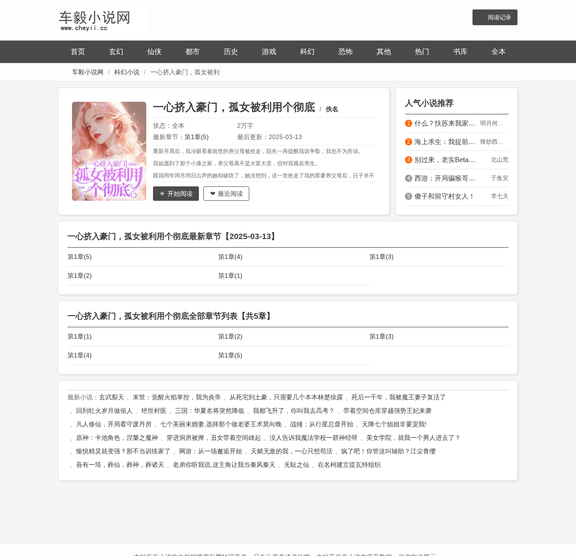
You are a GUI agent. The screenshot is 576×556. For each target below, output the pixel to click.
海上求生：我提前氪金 (447, 141)
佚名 (332, 109)
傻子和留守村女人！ (444, 196)
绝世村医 (153, 410)
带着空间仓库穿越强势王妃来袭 (387, 410)
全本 (498, 51)
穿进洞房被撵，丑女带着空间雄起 (213, 437)
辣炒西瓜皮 (494, 141)
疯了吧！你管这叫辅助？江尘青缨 (388, 451)
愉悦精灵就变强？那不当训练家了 (123, 451)
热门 (422, 51)
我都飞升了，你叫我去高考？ (294, 410)
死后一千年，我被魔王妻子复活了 (398, 397)
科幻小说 (127, 72)
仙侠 (154, 51)
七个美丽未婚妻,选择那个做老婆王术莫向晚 (221, 424)
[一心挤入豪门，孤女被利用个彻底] (112, 151)
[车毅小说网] (103, 19)
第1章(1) (230, 275)
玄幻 (116, 51)
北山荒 (499, 159)
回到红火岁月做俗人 (104, 410)
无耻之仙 (296, 464)
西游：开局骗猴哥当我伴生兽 (447, 178)
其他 (384, 51)
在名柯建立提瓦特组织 (349, 464)
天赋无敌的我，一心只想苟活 (292, 451)
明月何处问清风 (494, 123)
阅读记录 (499, 17)
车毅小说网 (88, 72)
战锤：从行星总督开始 (321, 424)
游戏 (269, 51)
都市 (192, 51)
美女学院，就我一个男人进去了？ (413, 437)
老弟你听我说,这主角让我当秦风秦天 (224, 464)
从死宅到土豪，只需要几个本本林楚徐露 (286, 397)
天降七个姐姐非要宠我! (394, 424)
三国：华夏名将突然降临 (209, 410)
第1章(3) (381, 256)
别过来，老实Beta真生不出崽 (447, 159)
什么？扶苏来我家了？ (447, 123)
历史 (231, 51)
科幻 (307, 51)
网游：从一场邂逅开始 (210, 451)
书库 (460, 51)
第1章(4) (230, 256)
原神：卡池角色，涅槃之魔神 (117, 437)
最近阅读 (230, 193)
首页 (78, 51)
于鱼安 (499, 178)
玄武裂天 (111, 397)
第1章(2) (80, 275)
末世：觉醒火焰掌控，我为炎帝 (177, 397)
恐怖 (345, 51)
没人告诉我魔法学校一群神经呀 (314, 437)
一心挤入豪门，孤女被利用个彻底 (234, 107)
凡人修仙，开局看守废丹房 (114, 424)
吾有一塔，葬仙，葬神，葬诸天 (120, 464)
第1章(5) (196, 136)
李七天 (499, 196)
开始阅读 (180, 193)
